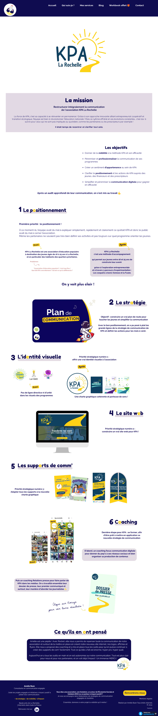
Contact (139, 5)
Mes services (86, 5)
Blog (101, 5)
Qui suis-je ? (68, 5)
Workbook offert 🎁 (119, 5)
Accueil (52, 5)
